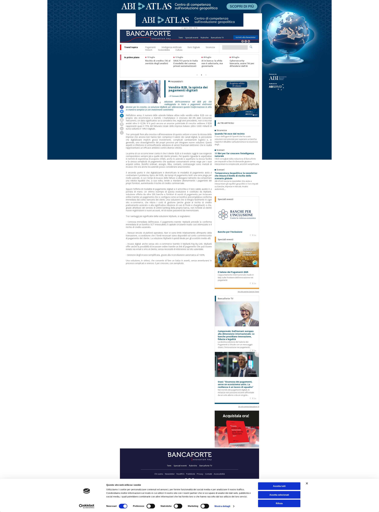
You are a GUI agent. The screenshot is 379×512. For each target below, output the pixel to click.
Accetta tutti (279, 486)
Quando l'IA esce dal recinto (230, 133)
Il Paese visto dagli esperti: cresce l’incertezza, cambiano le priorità (242, 64)
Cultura (179, 49)
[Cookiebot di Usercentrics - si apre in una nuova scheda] (87, 506)
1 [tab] (197, 74)
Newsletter (170, 474)
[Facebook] (242, 41)
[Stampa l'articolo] (122, 125)
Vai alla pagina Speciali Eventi (248, 291)
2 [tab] (201, 74)
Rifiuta (279, 503)
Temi (181, 37)
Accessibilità (219, 474)
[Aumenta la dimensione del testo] (122, 129)
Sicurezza (210, 47)
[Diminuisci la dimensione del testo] (122, 133)
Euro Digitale (194, 47)
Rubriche (205, 37)
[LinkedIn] (249, 41)
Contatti (208, 474)
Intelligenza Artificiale (172, 47)
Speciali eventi (191, 37)
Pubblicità (190, 474)
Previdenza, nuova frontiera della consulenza (211, 63)
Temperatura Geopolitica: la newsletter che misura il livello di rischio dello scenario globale (236, 176)
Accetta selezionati (279, 495)
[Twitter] (245, 41)
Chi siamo (158, 474)
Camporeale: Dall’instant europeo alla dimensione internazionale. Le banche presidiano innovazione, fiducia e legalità (236, 335)
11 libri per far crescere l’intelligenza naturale (234, 154)
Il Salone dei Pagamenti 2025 (233, 272)
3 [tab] (205, 74)
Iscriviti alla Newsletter (246, 37)
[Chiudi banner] (307, 483)
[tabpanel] (159, 63)
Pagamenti (150, 47)
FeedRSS (180, 474)
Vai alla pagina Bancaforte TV (248, 406)
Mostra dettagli (222, 506)
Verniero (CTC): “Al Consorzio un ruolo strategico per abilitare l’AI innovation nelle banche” (186, 66)
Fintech (148, 49)
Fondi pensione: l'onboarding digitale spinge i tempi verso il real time (157, 64)
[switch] (151, 506)
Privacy (200, 474)
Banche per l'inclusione (230, 232)
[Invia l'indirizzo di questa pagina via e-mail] (122, 121)
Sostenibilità (164, 49)
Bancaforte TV (217, 37)
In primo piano (131, 57)
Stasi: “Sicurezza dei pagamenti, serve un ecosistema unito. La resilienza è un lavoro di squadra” (235, 384)
